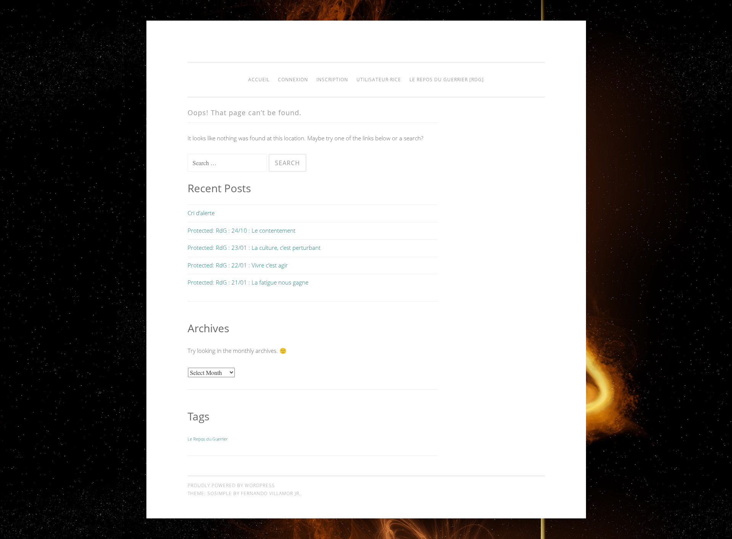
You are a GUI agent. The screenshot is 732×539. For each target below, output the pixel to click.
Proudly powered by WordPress (231, 485)
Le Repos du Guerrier (208, 439)
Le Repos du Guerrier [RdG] (446, 79)
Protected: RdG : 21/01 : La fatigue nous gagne (248, 282)
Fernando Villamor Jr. (271, 493)
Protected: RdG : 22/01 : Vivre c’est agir (238, 265)
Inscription (332, 79)
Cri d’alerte (201, 213)
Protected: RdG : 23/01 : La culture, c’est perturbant (254, 247)
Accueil (259, 79)
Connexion (293, 79)
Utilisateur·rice (378, 79)
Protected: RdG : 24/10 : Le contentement (241, 230)
